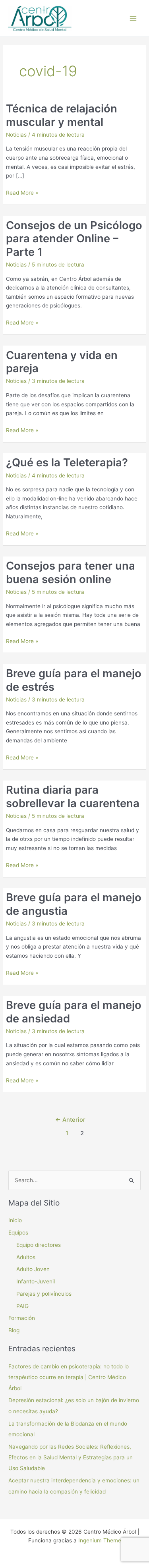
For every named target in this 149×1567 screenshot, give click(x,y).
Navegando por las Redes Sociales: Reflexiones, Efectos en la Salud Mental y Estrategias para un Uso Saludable (70, 1457)
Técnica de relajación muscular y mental (61, 115)
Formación (21, 1318)
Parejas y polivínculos (44, 1294)
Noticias (16, 134)
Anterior (70, 1119)
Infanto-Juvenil (35, 1281)
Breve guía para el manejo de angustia (73, 904)
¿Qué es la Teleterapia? (67, 462)
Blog (13, 1330)
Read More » (22, 193)
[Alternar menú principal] (133, 18)
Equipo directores (38, 1245)
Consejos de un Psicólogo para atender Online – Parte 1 (74, 238)
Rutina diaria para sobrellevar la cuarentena (72, 796)
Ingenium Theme (99, 1540)
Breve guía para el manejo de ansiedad (73, 1011)
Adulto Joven (33, 1269)
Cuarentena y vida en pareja (62, 361)
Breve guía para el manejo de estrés (73, 680)
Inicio (15, 1220)
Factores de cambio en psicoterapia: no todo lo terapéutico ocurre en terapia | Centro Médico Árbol (68, 1377)
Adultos (25, 1257)
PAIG (22, 1306)
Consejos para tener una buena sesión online (70, 572)
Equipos (18, 1232)
